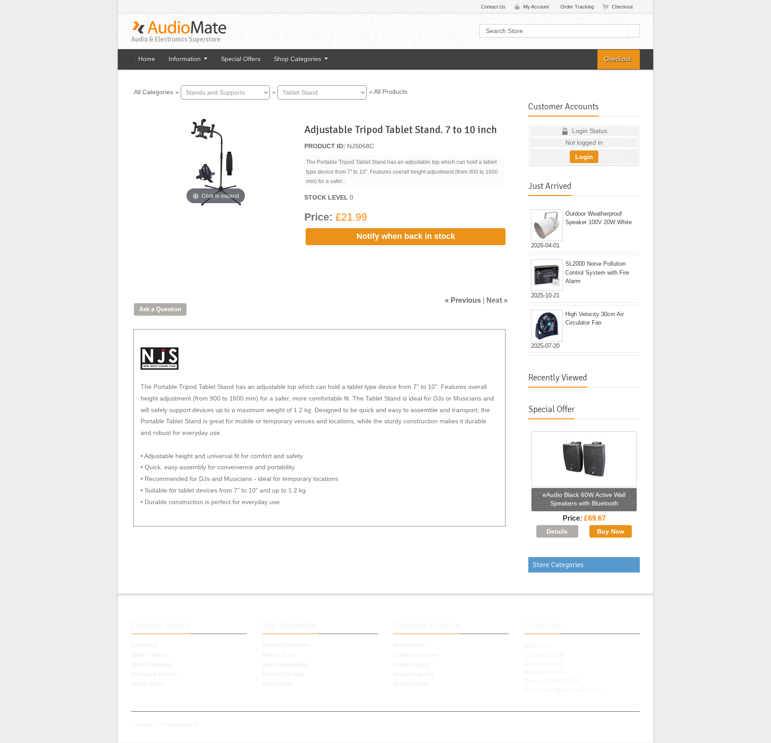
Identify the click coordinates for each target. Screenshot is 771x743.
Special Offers (241, 59)
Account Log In (411, 665)
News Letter (276, 684)
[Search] (634, 30)
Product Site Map (283, 674)
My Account (536, 6)
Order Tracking (577, 6)
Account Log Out (413, 674)
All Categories (153, 91)
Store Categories (558, 564)
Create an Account (415, 655)
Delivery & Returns (154, 674)
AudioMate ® (184, 724)
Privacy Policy (279, 655)
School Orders (410, 684)
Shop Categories (297, 59)
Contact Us (493, 6)
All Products (390, 91)
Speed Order (146, 684)
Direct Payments (151, 665)
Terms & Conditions (286, 645)
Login (584, 156)
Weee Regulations (284, 665)
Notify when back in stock (405, 236)
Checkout (622, 6)
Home (146, 59)
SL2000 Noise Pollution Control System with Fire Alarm (597, 272)
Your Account (409, 645)
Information (185, 59)
